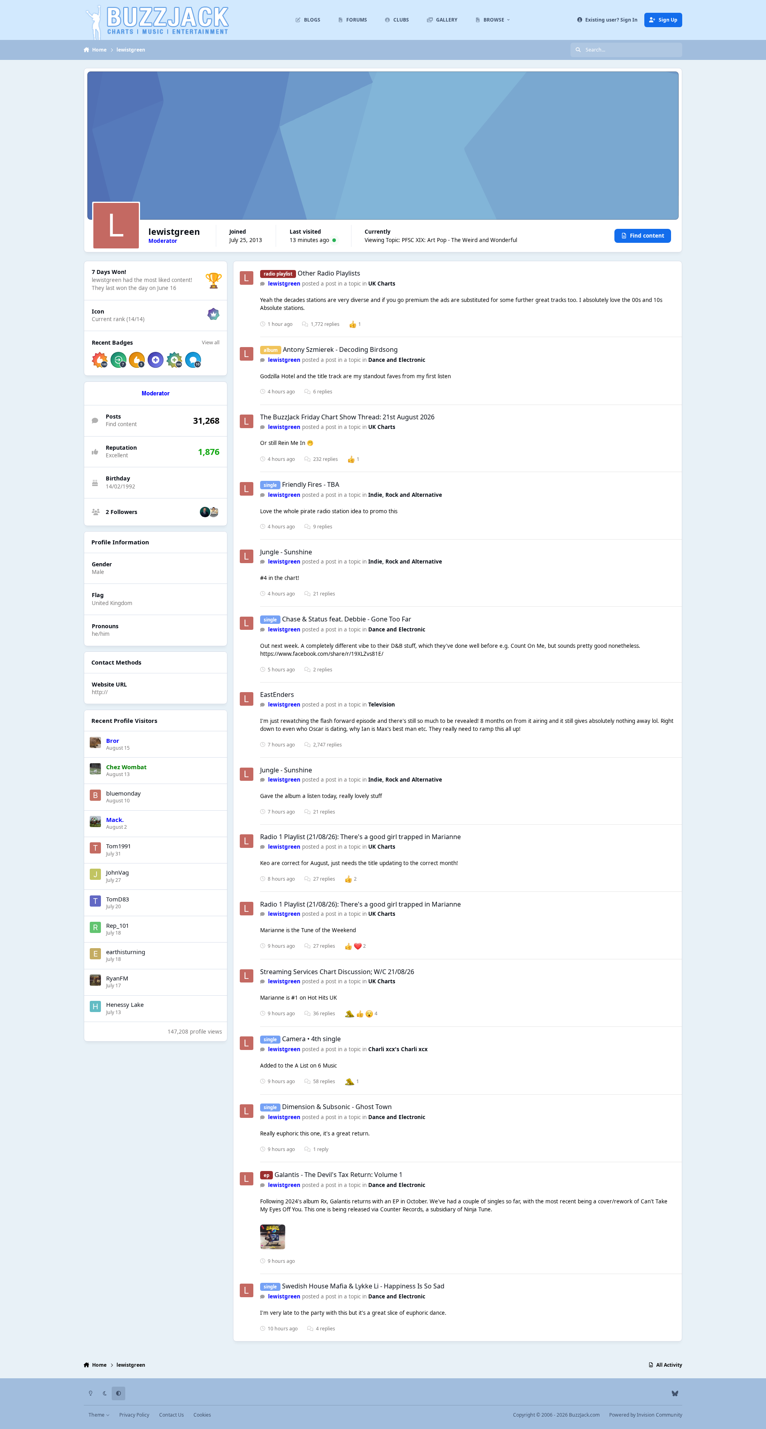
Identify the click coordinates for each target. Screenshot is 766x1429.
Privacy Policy (134, 1414)
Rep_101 (117, 925)
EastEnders (277, 694)
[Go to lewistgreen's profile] (246, 278)
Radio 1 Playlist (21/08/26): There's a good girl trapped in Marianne (360, 836)
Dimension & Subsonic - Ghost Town (337, 1106)
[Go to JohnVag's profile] (95, 874)
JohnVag (117, 872)
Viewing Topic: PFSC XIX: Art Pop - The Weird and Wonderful (441, 240)
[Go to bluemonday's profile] (95, 795)
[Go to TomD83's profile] (95, 901)
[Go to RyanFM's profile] (95, 980)
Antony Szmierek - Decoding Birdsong (340, 349)
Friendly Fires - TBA (310, 484)
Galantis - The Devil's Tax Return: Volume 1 (338, 1174)
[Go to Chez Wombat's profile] (95, 768)
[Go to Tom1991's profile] (95, 847)
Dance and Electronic (396, 359)
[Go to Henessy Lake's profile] (95, 1006)
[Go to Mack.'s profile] (95, 821)
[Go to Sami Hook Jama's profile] (205, 512)
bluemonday (123, 793)
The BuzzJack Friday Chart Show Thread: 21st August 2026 (347, 417)
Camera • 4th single (311, 1038)
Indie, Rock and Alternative (405, 494)
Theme (97, 1414)
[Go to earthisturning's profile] (95, 953)
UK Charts (381, 283)
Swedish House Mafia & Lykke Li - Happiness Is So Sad (363, 1286)
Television (381, 704)
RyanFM (117, 978)
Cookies (202, 1414)
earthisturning (125, 952)
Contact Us (171, 1414)
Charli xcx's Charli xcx (398, 1049)
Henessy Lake (125, 1004)
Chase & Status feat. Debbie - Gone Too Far (346, 619)
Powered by (645, 1414)
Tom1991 (118, 846)
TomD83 (117, 899)
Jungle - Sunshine (286, 552)
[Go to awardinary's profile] (213, 512)
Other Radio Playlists (329, 273)
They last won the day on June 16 (134, 288)
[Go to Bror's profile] (95, 742)
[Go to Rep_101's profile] (95, 927)
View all (210, 342)
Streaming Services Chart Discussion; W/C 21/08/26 (337, 971)
